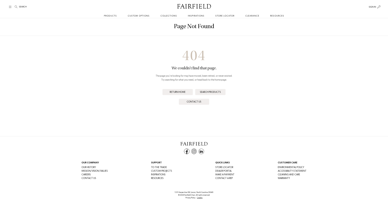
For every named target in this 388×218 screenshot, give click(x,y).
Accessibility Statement (292, 170)
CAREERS (86, 174)
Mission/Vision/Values (95, 170)
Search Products (210, 92)
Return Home (178, 92)
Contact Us (194, 101)
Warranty (284, 178)
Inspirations (196, 16)
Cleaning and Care (289, 174)
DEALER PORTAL (223, 170)
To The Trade (159, 167)
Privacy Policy (190, 198)
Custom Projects (161, 170)
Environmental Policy (291, 167)
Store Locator (224, 16)
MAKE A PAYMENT (224, 174)
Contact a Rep (224, 178)
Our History (89, 167)
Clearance (252, 16)
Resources (277, 16)
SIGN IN (372, 7)
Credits (199, 198)
